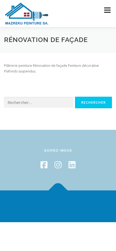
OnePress (81, 202)
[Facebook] (43, 164)
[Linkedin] (72, 164)
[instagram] (58, 164)
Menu (107, 10)
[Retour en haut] (58, 190)
